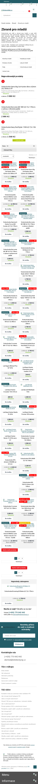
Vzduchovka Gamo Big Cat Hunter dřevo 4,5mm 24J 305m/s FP (10, 171)
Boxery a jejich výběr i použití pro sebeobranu (14, 728)
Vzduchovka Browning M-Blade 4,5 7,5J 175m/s (28, 250)
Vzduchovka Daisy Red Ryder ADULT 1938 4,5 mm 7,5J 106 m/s (28, 274)
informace (6, 1)
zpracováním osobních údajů (23, 639)
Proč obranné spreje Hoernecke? (11, 719)
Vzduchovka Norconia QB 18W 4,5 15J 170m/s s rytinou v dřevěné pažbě (18, 108)
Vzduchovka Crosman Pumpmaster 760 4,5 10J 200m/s (28, 438)
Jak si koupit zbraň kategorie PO (10, 696)
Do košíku (8, 181)
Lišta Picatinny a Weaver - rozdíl (10, 733)
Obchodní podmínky (7, 675)
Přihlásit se (19, 644)
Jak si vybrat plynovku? (8, 703)
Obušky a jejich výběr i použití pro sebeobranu (14, 736)
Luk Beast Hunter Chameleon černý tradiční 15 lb (28, 369)
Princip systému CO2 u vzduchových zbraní (14, 706)
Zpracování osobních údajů (9, 681)
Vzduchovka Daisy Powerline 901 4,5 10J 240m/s (27, 321)
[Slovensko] (25, 4)
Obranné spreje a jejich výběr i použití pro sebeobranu (17, 716)
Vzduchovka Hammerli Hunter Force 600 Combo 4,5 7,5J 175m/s (10, 224)
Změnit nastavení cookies (8, 683)
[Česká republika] (15, 4)
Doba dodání (5, 670)
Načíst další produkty (9, 550)
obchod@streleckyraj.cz (21, 614)
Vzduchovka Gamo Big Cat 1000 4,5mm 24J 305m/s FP (28, 508)
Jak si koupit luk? (6, 711)
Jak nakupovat (5, 673)
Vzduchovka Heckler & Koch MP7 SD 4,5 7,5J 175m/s (10, 297)
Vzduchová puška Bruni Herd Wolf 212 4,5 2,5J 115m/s (28, 345)
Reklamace (4, 678)
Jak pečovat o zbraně (7, 731)
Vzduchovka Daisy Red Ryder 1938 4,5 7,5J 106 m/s (28, 297)
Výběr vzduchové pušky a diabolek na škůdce (14, 738)
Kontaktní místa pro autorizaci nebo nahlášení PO (15, 693)
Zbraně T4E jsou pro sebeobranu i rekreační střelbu (16, 701)
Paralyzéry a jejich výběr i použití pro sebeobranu (15, 709)
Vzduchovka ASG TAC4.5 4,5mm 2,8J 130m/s (28, 484)
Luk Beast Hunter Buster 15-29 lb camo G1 (10, 438)
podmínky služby (21, 747)
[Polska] (33, 4)
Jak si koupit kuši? (6, 714)
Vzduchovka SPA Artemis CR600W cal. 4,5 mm (10, 462)
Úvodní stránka (5, 23)
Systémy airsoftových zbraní (9, 721)
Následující (32, 157)
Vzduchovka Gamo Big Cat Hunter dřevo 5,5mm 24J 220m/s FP (28, 171)
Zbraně (14, 23)
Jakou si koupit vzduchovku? (9, 698)
